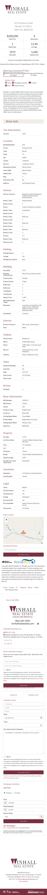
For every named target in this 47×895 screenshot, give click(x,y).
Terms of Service (10, 778)
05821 (36, 587)
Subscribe (23, 685)
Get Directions (23, 554)
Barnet (30, 587)
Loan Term (6, 788)
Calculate (23, 821)
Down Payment (8, 806)
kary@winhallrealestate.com (29, 879)
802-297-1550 (10, 632)
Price (5, 799)
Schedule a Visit (33, 695)
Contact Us (8, 640)
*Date (5, 714)
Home (5, 587)
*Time (5, 722)
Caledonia (23, 587)
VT (17, 587)
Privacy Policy (37, 776)
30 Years (9, 793)
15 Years (17, 793)
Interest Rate (8, 813)
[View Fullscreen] (6, 527)
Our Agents (8, 643)
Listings (11, 587)
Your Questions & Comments (13, 729)
